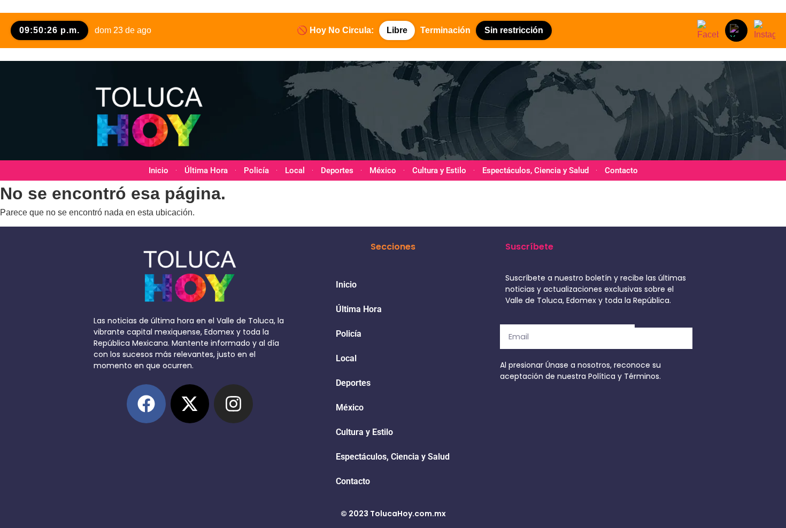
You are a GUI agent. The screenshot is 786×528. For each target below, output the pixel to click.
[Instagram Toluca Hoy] (764, 30)
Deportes (337, 170)
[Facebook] (146, 403)
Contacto (621, 170)
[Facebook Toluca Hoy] (708, 30)
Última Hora (206, 170)
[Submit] (663, 338)
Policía (256, 170)
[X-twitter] (190, 403)
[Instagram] (233, 403)
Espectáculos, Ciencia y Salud (535, 170)
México (382, 170)
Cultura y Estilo (439, 170)
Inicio (158, 170)
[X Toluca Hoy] (736, 30)
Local (295, 170)
